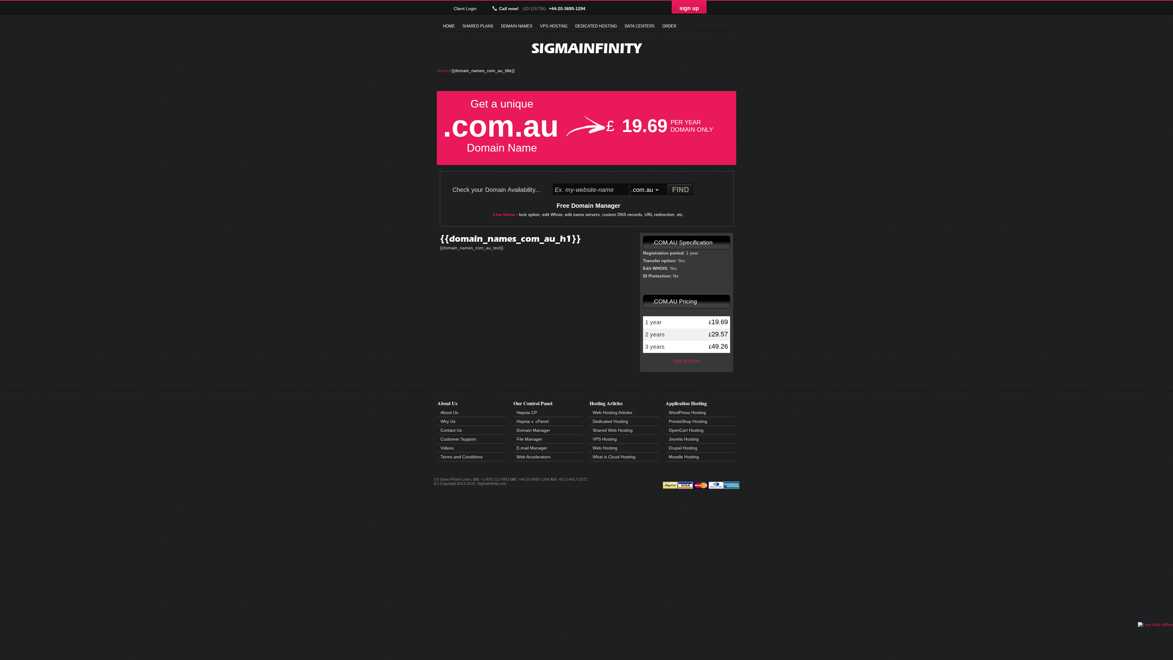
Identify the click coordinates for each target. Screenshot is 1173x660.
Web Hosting (605, 448)
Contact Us (451, 430)
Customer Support (458, 439)
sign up (689, 8)
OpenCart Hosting (686, 430)
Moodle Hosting (684, 456)
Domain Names (516, 26)
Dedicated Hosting (596, 26)
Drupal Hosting (683, 448)
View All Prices (686, 360)
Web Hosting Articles (612, 412)
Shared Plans (477, 26)
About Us (449, 412)
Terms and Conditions (461, 456)
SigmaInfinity (586, 48)
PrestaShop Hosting (688, 421)
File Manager (529, 439)
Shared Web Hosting (613, 430)
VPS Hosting (554, 26)
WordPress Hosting (687, 412)
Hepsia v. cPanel (533, 421)
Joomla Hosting (684, 439)
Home (449, 26)
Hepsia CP (527, 412)
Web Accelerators (533, 456)
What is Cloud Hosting (614, 456)
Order (669, 26)
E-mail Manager (532, 448)
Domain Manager (533, 430)
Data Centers (640, 26)
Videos (447, 448)
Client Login (465, 8)
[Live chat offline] (1155, 624)
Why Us (447, 421)
